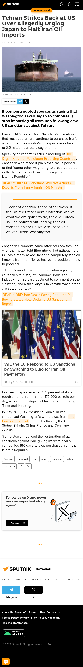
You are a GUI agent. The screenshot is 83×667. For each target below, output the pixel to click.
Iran (34, 458)
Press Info (21, 612)
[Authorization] (62, 4)
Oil (28, 466)
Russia (36, 579)
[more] (76, 382)
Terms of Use (37, 612)
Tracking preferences (15, 623)
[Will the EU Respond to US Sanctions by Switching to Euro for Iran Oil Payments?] (41, 334)
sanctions (57, 458)
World (6, 579)
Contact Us (53, 612)
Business (8, 458)
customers (9, 466)
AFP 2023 (9, 94)
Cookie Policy (10, 617)
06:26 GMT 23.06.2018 (16, 42)
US (20, 466)
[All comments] (6, 661)
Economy (51, 579)
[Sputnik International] (11, 5)
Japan (44, 458)
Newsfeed (23, 458)
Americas (21, 579)
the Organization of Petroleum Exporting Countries (38, 156)
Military (68, 579)
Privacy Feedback (49, 617)
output (70, 458)
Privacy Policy (28, 617)
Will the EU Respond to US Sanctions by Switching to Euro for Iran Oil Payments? (39, 368)
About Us (7, 612)
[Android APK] (14, 633)
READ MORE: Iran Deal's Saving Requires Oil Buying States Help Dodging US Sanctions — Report (37, 299)
